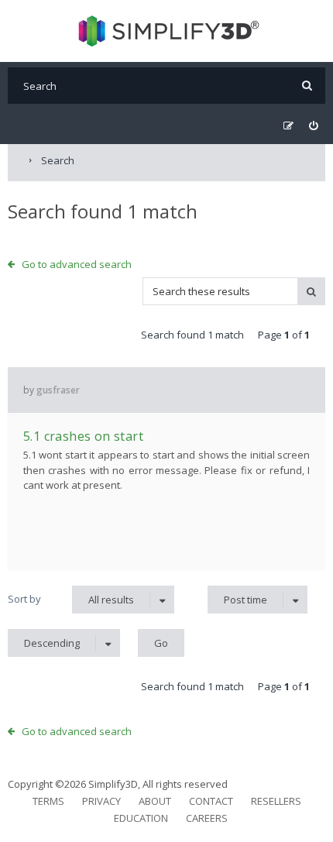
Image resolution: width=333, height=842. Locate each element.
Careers (207, 818)
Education (141, 818)
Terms (48, 801)
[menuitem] (313, 126)
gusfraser (58, 390)
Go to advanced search (77, 264)
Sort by (24, 599)
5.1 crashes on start (83, 436)
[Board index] (166, 30)
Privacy (101, 801)
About (155, 801)
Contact (211, 801)
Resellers (276, 801)
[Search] (307, 85)
